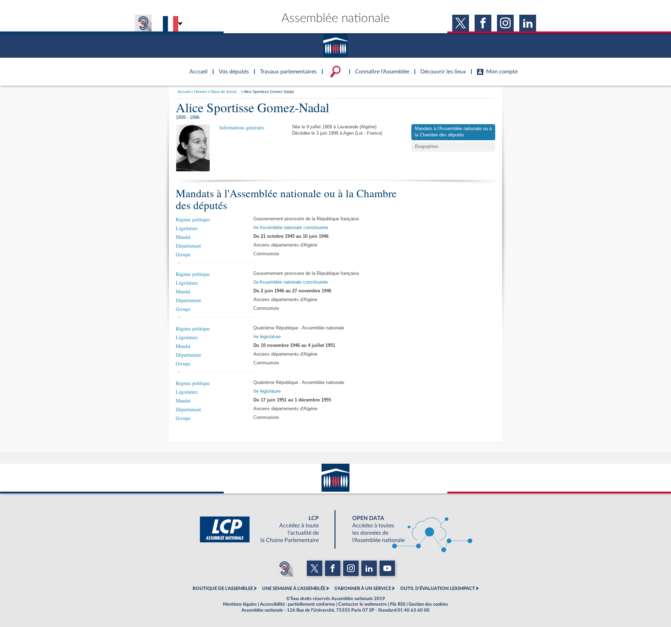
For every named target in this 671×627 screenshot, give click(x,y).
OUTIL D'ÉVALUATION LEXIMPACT (437, 588)
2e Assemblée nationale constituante (290, 282)
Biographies (427, 146)
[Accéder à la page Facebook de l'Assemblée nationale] (483, 23)
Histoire (200, 92)
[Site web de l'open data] (406, 529)
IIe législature (267, 391)
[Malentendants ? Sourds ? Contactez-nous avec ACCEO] (143, 23)
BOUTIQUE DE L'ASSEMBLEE (223, 588)
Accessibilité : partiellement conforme (297, 604)
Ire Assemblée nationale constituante (290, 227)
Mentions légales (240, 604)
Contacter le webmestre (362, 604)
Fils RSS (397, 604)
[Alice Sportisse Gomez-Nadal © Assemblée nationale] (193, 147)
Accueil (184, 92)
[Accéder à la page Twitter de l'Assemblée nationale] (460, 23)
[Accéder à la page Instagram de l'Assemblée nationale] (505, 23)
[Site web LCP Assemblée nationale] (265, 529)
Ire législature (267, 336)
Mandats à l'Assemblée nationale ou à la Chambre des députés (453, 131)
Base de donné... (225, 92)
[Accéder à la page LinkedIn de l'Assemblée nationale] (527, 23)
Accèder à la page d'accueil (196, 67)
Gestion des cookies (428, 604)
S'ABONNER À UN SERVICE (362, 588)
